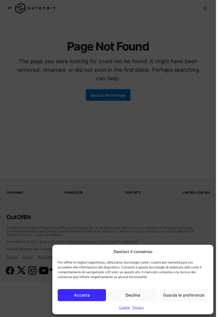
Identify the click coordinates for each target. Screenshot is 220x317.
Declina (133, 295)
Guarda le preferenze (183, 295)
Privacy (138, 307)
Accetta (82, 295)
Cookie (124, 307)
